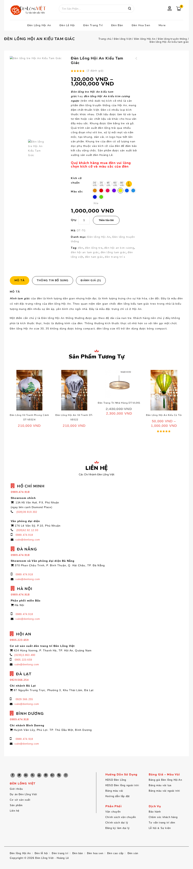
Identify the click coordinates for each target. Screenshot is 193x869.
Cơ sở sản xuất (20, 799)
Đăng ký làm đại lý (117, 828)
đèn (80, 248)
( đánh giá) (95, 70)
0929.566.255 (24, 699)
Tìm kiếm (129, 9)
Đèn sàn (133, 853)
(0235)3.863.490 (24, 655)
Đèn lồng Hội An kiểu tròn (136, 63)
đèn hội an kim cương (119, 248)
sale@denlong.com (27, 539)
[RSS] (32, 775)
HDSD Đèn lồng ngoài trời (122, 785)
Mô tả (20, 280)
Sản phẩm (16, 805)
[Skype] (59, 775)
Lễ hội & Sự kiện (160, 828)
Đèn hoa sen (141, 25)
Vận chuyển (113, 811)
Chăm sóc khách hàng (163, 817)
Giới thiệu (16, 788)
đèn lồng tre (93, 248)
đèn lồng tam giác (113, 252)
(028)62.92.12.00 (27, 530)
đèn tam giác (94, 257)
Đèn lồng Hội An (39, 25)
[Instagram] (66, 775)
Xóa (96, 203)
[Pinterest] (46, 775)
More (162, 25)
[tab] (21, 280)
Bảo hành (155, 811)
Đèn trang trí (93, 25)
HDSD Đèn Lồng (115, 779)
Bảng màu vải (114, 790)
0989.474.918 (24, 535)
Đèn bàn (117, 25)
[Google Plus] (52, 775)
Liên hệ (14, 810)
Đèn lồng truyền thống (172, 39)
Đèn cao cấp (115, 853)
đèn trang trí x (115, 257)
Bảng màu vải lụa (160, 785)
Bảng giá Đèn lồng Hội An (165, 779)
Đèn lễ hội (67, 25)
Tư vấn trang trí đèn (162, 822)
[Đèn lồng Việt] (28, 10)
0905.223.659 (23, 659)
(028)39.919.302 (26, 512)
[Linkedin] (26, 775)
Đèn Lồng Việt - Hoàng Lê (52, 858)
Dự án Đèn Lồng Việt (23, 794)
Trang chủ (105, 39)
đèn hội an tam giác (85, 252)
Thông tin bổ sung (52, 280)
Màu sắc (77, 191)
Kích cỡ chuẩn (76, 180)
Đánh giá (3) (91, 280)
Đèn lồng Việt (123, 39)
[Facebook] (12, 775)
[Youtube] (39, 775)
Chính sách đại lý (116, 822)
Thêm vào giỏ (106, 220)
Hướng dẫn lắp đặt (117, 796)
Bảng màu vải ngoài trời (164, 790)
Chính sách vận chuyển (120, 817)
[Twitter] (19, 775)
